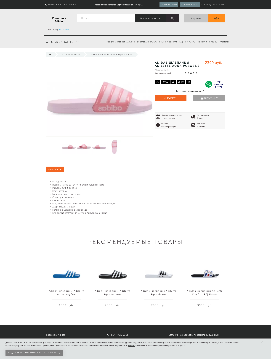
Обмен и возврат (168, 42)
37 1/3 (165, 82)
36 (158, 82)
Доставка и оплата (147, 42)
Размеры (224, 42)
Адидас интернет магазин (121, 42)
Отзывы (213, 42)
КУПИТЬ (172, 98)
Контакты (190, 42)
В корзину (211, 98)
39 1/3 (181, 82)
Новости (202, 42)
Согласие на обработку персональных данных (193, 334)
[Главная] (50, 54)
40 (189, 82)
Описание (55, 169)
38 (173, 82)
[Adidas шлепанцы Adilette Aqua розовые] (69, 146)
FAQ (181, 42)
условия (131, 346)
